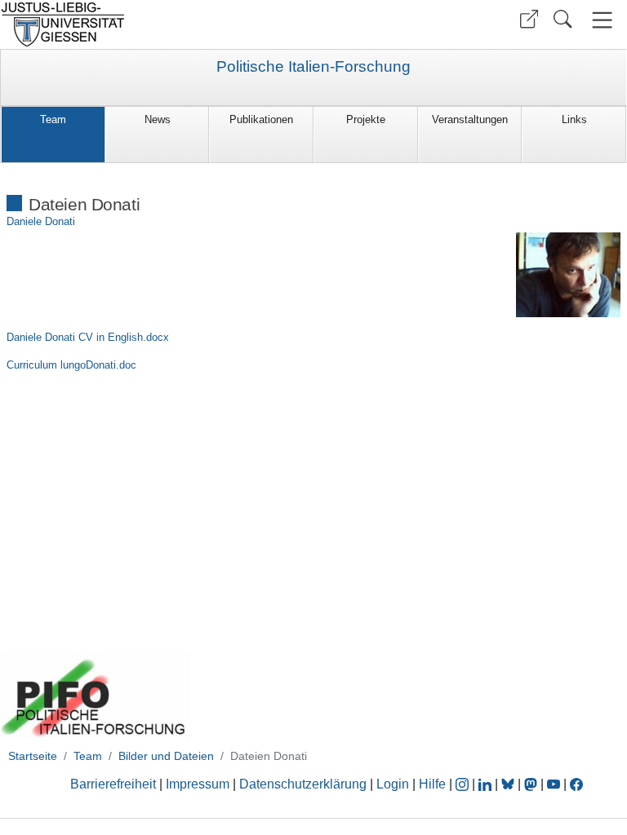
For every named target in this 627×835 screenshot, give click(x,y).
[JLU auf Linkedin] (486, 784)
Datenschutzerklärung (303, 784)
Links (574, 119)
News (158, 119)
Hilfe (432, 784)
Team (53, 119)
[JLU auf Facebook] (576, 784)
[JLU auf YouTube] (553, 784)
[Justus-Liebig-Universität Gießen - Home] (154, 24)
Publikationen (261, 119)
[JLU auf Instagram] (464, 784)
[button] (529, 19)
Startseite (32, 755)
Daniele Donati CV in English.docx (88, 337)
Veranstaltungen (470, 119)
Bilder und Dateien (166, 755)
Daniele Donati (41, 221)
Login (394, 784)
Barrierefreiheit (113, 784)
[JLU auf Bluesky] (509, 784)
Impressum (197, 784)
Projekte (365, 119)
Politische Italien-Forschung (313, 67)
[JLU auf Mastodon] (532, 784)
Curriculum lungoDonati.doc (71, 365)
